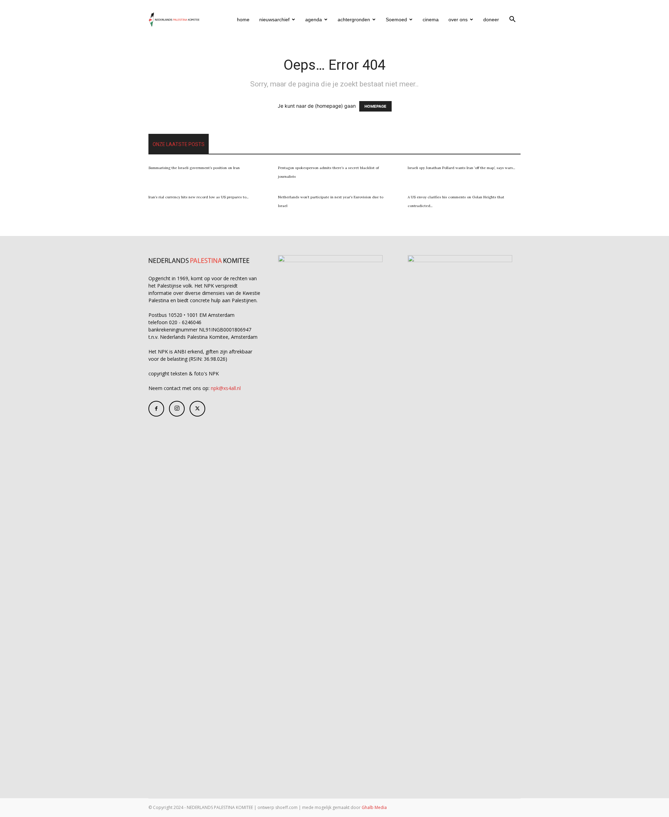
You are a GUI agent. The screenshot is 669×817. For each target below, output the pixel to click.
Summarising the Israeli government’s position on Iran (194, 168)
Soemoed (396, 19)
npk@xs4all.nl (226, 388)
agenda (313, 19)
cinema (431, 19)
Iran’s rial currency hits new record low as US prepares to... (198, 197)
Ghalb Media (374, 807)
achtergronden (354, 19)
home (243, 19)
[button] (512, 20)
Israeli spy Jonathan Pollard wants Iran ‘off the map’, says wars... (461, 168)
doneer (491, 19)
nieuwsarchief (274, 19)
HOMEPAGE (375, 106)
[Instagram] (177, 409)
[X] (197, 409)
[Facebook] (156, 409)
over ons (458, 19)
